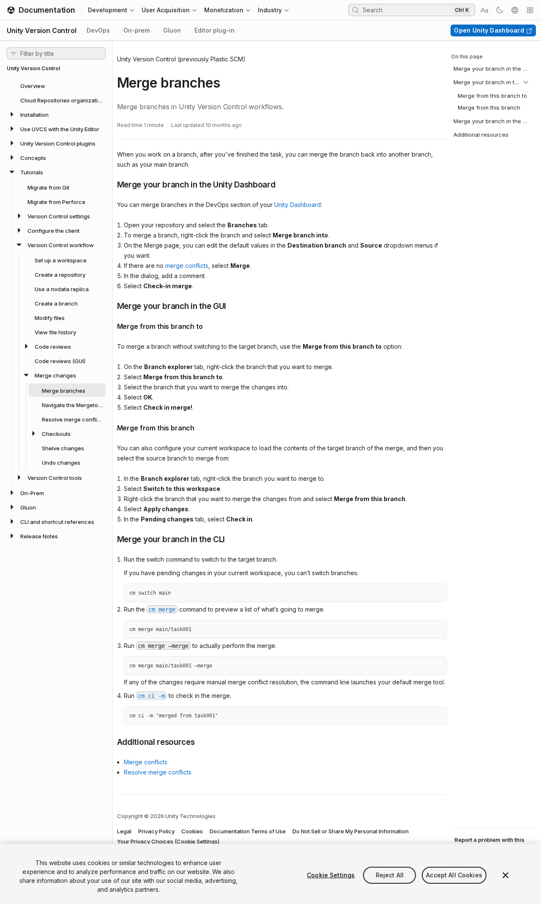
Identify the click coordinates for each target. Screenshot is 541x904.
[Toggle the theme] (499, 10)
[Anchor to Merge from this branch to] (111, 325)
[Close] (505, 875)
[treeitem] (56, 85)
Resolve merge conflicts (157, 772)
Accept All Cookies (454, 875)
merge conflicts (186, 265)
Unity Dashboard (297, 204)
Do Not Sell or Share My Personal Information (350, 831)
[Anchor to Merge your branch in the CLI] (111, 539)
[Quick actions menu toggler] (530, 10)
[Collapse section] (526, 82)
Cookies (192, 831)
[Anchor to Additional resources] (111, 741)
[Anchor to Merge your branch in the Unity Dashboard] (111, 184)
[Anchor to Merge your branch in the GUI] (111, 305)
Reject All (390, 875)
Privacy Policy (156, 831)
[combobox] (407, 10)
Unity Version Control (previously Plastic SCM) (181, 59)
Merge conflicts (145, 762)
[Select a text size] (484, 10)
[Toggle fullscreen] (437, 593)
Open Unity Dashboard (489, 30)
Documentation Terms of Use (248, 831)
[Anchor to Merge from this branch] (111, 427)
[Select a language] (515, 10)
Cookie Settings (331, 875)
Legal (124, 831)
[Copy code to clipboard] (422, 593)
